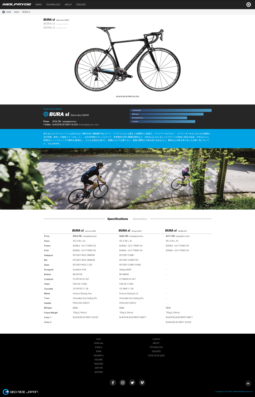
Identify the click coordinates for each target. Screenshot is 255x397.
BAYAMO (99, 372)
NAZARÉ (99, 355)
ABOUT (68, 4)
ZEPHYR (99, 368)
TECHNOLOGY (53, 4)
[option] (95, 273)
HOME (8, 12)
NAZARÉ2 (98, 364)
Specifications (117, 219)
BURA (98, 343)
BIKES (39, 4)
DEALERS (81, 4)
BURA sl (56, 19)
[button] (180, 20)
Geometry (140, 219)
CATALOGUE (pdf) (156, 355)
